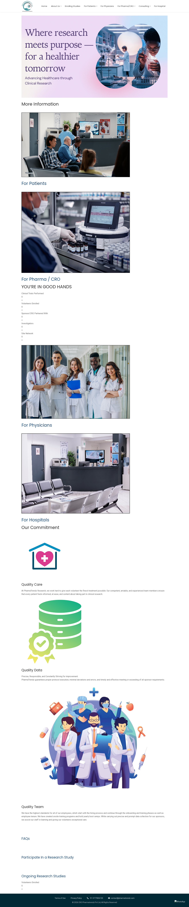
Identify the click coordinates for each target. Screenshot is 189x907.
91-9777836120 (96, 898)
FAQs (25, 838)
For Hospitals (35, 520)
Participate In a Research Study (47, 857)
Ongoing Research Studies (43, 876)
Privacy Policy (76, 898)
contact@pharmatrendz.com (122, 898)
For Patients (34, 183)
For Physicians (36, 425)
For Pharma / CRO (40, 279)
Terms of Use (60, 898)
